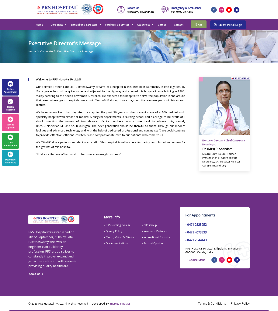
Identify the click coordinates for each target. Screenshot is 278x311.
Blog (198, 24)
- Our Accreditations (116, 243)
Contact (178, 24)
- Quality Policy (113, 231)
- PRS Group (149, 225)
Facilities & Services (117, 24)
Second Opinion (10, 126)
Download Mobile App (10, 161)
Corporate (57, 24)
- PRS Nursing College (117, 225)
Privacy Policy (240, 303)
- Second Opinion (152, 243)
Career (162, 24)
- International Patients (156, 237)
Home (39, 24)
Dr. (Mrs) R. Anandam (217, 149)
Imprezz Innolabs (119, 303)
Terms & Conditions (212, 303)
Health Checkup (10, 108)
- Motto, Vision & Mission (119, 237)
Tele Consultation (10, 144)
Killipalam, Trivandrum (140, 10)
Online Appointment (10, 90)
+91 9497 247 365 (186, 10)
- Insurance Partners (154, 231)
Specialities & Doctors (84, 24)
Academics (143, 24)
